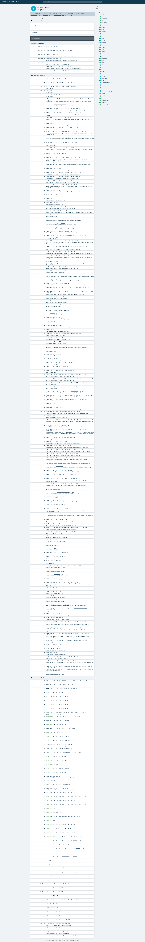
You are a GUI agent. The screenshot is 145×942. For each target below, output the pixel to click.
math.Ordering (68, 370)
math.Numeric (70, 437)
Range (102, 62)
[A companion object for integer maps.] (99, 36)
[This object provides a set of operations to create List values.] (99, 46)
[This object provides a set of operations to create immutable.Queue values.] (99, 60)
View (64, 931)
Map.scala (43, 20)
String (74, 98)
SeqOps (102, 67)
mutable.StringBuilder (60, 98)
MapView (51, 652)
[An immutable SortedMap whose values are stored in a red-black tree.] (100, 93)
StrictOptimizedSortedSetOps (106, 91)
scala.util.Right (57, 435)
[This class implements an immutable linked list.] (100, 40)
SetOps (102, 71)
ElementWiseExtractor (60, 210)
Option (55, 46)
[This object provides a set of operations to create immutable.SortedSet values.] (99, 76)
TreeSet (103, 96)
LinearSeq (103, 42)
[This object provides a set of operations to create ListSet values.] (99, 49)
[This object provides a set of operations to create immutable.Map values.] (99, 53)
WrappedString (104, 104)
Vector (102, 98)
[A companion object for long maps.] (99, 51)
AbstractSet (104, 22)
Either (69, 429)
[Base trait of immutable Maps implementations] (100, 55)
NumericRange (104, 58)
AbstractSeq (104, 20)
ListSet (103, 49)
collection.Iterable (59, 70)
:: (101, 16)
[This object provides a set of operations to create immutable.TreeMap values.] (99, 93)
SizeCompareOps (55, 500)
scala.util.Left (77, 433)
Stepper (58, 333)
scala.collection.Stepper (55, 529)
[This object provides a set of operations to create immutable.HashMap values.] (99, 27)
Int (76, 172)
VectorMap (103, 102)
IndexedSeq (103, 31)
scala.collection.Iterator (52, 56)
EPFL (73, 940)
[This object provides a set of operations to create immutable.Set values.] (99, 69)
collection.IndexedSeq (60, 879)
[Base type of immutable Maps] (100, 53)
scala (38, 7)
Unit (65, 270)
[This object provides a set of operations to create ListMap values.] (99, 47)
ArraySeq (103, 24)
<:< (62, 582)
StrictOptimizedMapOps (106, 82)
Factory (58, 560)
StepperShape (76, 333)
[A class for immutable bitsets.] (100, 26)
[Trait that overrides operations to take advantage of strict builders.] (100, 84)
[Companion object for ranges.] (99, 62)
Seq (102, 64)
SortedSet (103, 76)
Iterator (54, 54)
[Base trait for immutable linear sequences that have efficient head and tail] (100, 42)
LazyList (103, 40)
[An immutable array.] (100, 24)
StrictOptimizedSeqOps (106, 84)
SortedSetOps (104, 78)
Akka (78, 940)
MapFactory (56, 58)
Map (102, 53)
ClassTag (70, 565)
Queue (102, 60)
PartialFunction (58, 112)
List (102, 45)
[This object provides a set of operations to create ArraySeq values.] (99, 24)
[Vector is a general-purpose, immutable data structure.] (100, 98)
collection (42, 7)
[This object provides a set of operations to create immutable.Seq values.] (99, 64)
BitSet (102, 25)
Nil (102, 56)
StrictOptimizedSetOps (106, 85)
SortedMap (103, 73)
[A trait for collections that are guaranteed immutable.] (100, 38)
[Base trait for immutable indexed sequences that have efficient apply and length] (100, 31)
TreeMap (103, 93)
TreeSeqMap (103, 95)
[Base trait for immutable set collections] (100, 69)
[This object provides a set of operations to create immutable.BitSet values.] (99, 26)
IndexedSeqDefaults (105, 33)
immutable (46, 7)
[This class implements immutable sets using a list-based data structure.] (100, 49)
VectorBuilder (104, 100)
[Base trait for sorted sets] (100, 76)
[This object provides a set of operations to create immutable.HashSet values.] (99, 29)
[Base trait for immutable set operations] (100, 71)
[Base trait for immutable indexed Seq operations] (100, 35)
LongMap (103, 51)
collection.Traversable (61, 919)
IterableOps (34, 15)
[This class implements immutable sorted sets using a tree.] (100, 97)
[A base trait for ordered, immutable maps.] (100, 66)
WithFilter (71, 656)
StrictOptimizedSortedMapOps (106, 89)
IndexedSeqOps (104, 34)
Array (66, 172)
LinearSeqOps (104, 44)
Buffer (61, 570)
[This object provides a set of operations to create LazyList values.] (99, 40)
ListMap (103, 47)
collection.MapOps (59, 15)
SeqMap (102, 65)
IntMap (102, 36)
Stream (102, 80)
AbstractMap (104, 18)
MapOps (102, 54)
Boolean (59, 168)
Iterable (103, 38)
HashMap (103, 27)
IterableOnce (59, 82)
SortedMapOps (104, 74)
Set (102, 69)
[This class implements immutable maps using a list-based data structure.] (100, 47)
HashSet (103, 29)
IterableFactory (60, 50)
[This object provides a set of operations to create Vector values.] (99, 98)
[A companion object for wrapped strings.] (99, 104)
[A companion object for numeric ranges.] (99, 58)
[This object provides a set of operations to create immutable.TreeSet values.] (99, 97)
